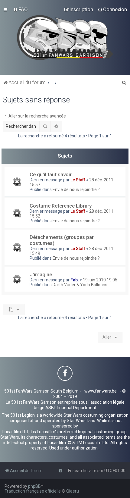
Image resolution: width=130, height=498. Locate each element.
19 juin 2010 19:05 (100, 279)
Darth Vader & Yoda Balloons (80, 284)
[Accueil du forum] (65, 37)
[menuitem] (20, 9)
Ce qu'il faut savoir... (52, 174)
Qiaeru (72, 491)
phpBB (34, 486)
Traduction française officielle (33, 491)
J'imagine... (43, 274)
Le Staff (77, 179)
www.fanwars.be (100, 391)
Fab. (74, 279)
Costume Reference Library (61, 206)
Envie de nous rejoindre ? (76, 189)
